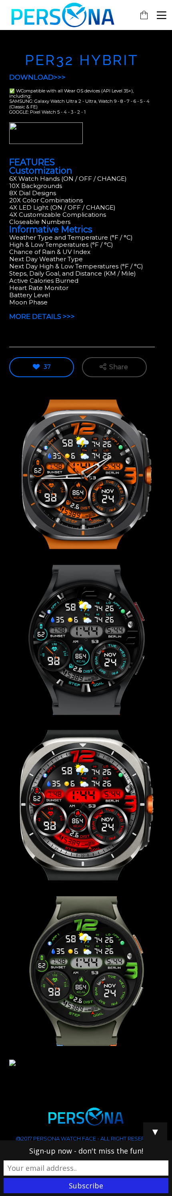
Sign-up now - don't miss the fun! (86, 1151)
